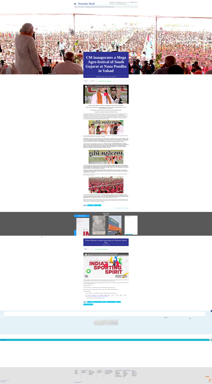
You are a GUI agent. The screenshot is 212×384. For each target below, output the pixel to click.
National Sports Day (97, 301)
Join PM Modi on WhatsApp (105, 81)
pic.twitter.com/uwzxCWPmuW (102, 296)
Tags (85, 205)
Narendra (86, 3)
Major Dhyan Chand (111, 301)
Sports (104, 301)
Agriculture (90, 205)
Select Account (3, 339)
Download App (129, 234)
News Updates (81, 6)
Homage (118, 301)
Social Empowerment (88, 304)
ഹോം (76, 6)
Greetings (90, 301)
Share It (1, 316)
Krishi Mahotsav (97, 205)
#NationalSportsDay (93, 296)
